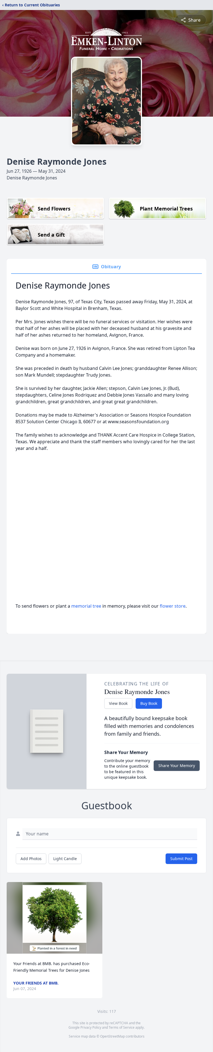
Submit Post (181, 858)
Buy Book (148, 703)
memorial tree (86, 606)
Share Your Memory (176, 765)
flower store (173, 606)
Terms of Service (122, 1027)
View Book (118, 703)
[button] (54, 918)
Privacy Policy (90, 1027)
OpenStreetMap (112, 1036)
